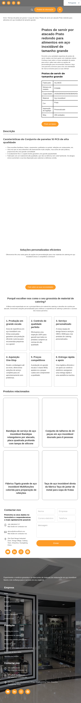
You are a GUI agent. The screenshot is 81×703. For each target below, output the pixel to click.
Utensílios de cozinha (11, 631)
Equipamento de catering (12, 635)
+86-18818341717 (14, 524)
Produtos (7, 597)
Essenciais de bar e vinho (12, 652)
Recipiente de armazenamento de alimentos (19, 648)
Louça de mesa (33, 18)
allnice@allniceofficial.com (16, 675)
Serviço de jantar (10, 644)
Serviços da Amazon (11, 614)
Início (5, 18)
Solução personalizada (11, 602)
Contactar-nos (9, 618)
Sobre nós (7, 610)
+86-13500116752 (14, 668)
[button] (40, 597)
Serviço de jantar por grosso (17, 18)
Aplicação (7, 606)
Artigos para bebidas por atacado (15, 639)
